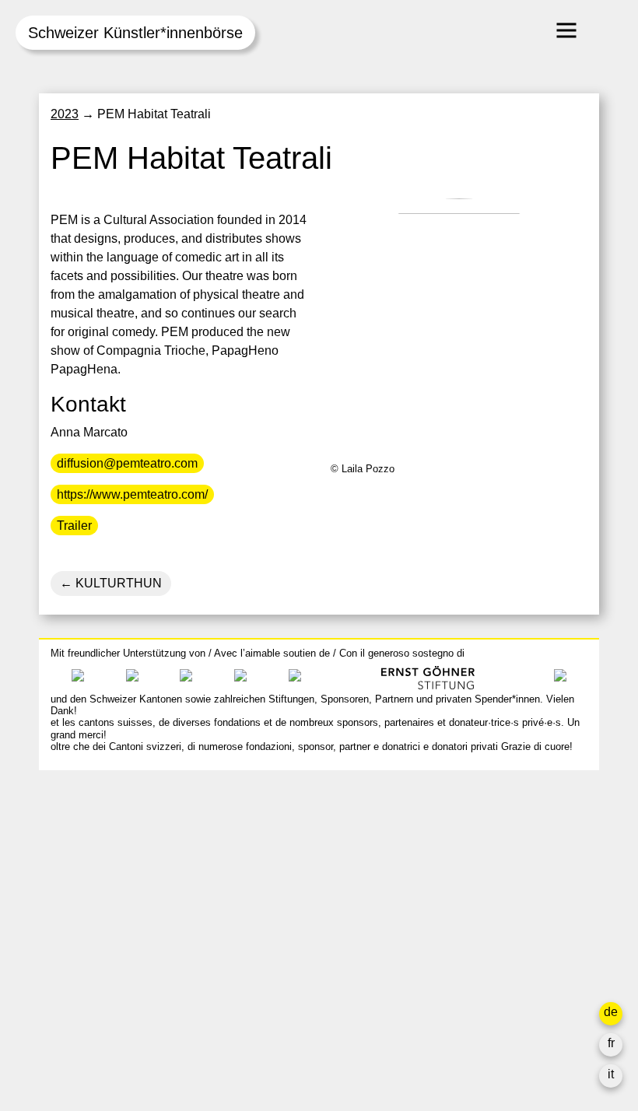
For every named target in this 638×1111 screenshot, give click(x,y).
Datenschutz (458, 984)
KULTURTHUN (117, 583)
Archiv (441, 909)
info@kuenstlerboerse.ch (121, 851)
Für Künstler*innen (476, 928)
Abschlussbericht (471, 966)
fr (611, 1043)
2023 (65, 114)
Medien (444, 947)
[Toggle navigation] (566, 30)
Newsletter (453, 1015)
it (611, 1074)
